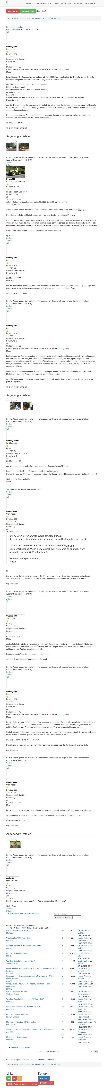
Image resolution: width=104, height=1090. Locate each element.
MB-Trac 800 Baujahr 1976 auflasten (21, 1022)
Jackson (81, 978)
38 (63, 1006)
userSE (9, 981)
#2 (7, 197)
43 (63, 930)
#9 (7, 800)
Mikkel (8, 955)
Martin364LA (11, 940)
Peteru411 (62, 202)
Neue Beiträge (45, 3)
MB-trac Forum (53, 18)
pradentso (10, 1009)
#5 (7, 458)
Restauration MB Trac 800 (16, 991)
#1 (7, 64)
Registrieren (29, 11)
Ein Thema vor (31, 913)
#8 (7, 709)
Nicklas (80, 948)
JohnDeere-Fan (12, 963)
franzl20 (9, 973)
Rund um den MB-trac (36, 18)
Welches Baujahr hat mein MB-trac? (20, 961)
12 (63, 1037)
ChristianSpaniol (12, 994)
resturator (10, 1039)
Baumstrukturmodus (14, 27)
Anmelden (14, 11)
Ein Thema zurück (15, 913)
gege (95, 983)
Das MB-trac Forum (16, 18)
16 (63, 1029)
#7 (7, 633)
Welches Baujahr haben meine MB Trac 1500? (25, 999)
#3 (7, 275)
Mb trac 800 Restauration (16, 1037)
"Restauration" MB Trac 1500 (18, 938)
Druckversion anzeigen (20, 1047)
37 (63, 983)
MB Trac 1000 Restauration (17, 1014)
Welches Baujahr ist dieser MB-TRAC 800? (23, 945)
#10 (7, 895)
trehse (80, 963)
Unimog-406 (63, 69)
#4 (7, 343)
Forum (30, 3)
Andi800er (10, 1032)
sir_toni (81, 971)
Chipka (9, 948)
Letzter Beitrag (84, 930)
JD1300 (81, 1001)
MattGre (9, 933)
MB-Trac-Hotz (11, 1024)
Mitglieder (91, 3)
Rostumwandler (12, 1016)
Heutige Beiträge (64, 3)
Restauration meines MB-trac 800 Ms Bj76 (23, 1006)
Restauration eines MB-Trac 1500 (19, 930)
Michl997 (10, 1001)
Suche (79, 3)
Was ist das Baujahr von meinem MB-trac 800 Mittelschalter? (30, 1029)
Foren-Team (47, 1082)
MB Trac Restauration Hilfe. (17, 953)
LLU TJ (9, 989)
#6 (7, 529)
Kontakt (44, 1078)
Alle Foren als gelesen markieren (23, 1084)
